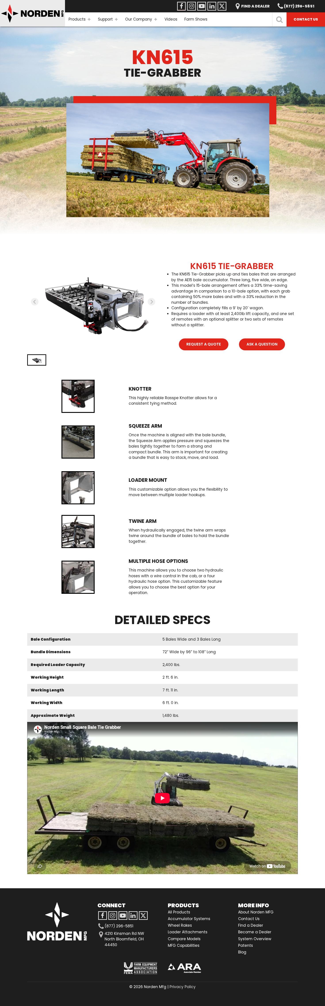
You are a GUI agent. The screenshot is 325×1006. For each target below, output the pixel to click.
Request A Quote (203, 344)
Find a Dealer (250, 925)
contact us (306, 19)
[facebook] (103, 915)
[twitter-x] (143, 915)
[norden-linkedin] (212, 6)
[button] (36, 360)
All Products (179, 912)
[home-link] (57, 921)
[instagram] (123, 915)
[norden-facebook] (181, 6)
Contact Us (249, 918)
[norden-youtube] (202, 6)
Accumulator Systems (189, 918)
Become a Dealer (254, 932)
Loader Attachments (187, 932)
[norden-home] (32, 13)
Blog (242, 952)
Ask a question (262, 344)
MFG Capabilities (183, 945)
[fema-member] (140, 968)
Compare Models (184, 938)
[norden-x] (222, 6)
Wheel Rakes (180, 925)
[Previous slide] (34, 302)
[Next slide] (151, 302)
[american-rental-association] (184, 968)
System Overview (254, 938)
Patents (245, 945)
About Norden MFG (255, 912)
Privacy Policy (183, 986)
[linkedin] (133, 915)
